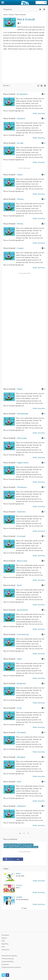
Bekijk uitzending (39, 881)
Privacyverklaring (8, 958)
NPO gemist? (20, 847)
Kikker (18, 873)
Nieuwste (6, 85)
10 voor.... (19, 885)
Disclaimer (5, 964)
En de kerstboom (22, 899)
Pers (3, 947)
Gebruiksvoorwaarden (9, 956)
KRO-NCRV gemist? (26, 844)
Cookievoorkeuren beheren (11, 967)
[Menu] (3, 2)
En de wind (20, 876)
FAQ (3, 941)
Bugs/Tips (5, 944)
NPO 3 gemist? (9, 847)
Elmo (18, 888)
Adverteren (5, 949)
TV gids (24, 908)
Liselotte (19, 897)
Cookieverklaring (7, 961)
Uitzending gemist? (11, 844)
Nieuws (4, 938)
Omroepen (5, 935)
